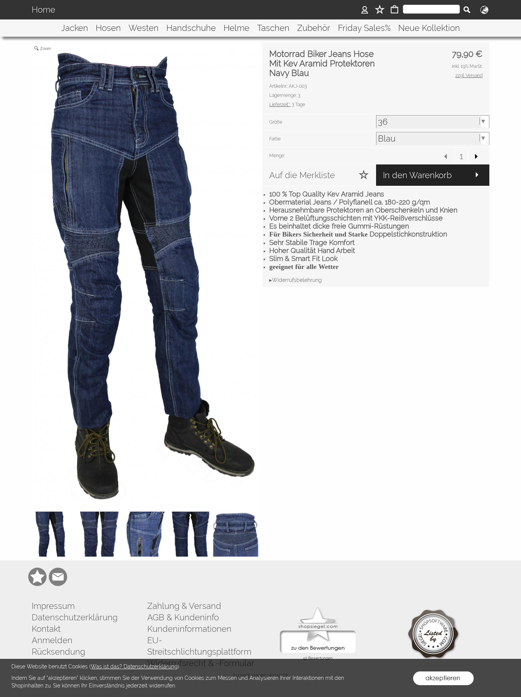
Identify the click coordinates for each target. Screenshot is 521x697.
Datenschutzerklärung (74, 617)
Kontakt (46, 629)
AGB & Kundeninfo (183, 617)
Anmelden (52, 640)
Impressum (53, 606)
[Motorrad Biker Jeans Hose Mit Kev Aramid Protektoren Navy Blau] (54, 534)
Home (43, 10)
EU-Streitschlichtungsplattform (199, 646)
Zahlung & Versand (184, 606)
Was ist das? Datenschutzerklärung (134, 666)
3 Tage (287, 104)
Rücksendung (58, 652)
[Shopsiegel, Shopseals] (318, 609)
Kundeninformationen (189, 629)
